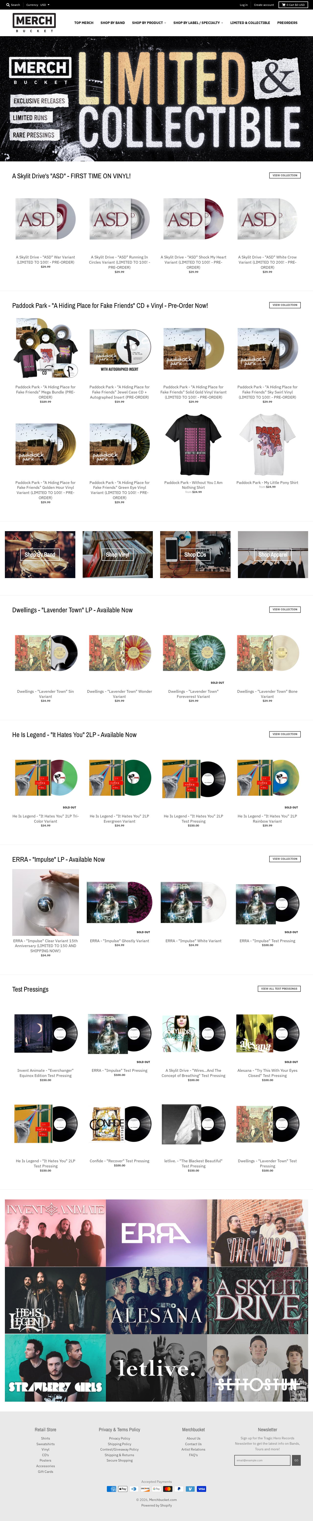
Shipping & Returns (119, 1455)
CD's (45, 1455)
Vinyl (45, 1449)
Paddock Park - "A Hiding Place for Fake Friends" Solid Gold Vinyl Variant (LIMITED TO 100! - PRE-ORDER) (193, 392)
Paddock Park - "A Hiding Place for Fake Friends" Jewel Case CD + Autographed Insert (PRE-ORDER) (119, 392)
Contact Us (193, 1444)
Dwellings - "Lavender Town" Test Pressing (267, 1163)
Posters (45, 1460)
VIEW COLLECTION (285, 175)
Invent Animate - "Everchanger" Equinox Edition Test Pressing (45, 1073)
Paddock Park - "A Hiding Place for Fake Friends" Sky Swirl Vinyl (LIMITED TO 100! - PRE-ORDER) (267, 392)
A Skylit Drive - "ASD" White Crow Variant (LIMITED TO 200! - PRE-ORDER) (267, 262)
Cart (296, 5)
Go (296, 1460)
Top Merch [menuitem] (83, 23)
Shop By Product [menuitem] (147, 23)
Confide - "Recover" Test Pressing (119, 1160)
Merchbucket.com (163, 1500)
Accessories (45, 1466)
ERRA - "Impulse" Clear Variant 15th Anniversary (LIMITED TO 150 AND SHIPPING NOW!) (45, 945)
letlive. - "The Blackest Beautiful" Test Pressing (193, 1163)
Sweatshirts (45, 1444)
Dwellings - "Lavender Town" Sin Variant (45, 694)
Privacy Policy (119, 1438)
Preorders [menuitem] (287, 23)
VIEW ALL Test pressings (279, 988)
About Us (194, 1438)
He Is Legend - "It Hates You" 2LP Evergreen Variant (119, 819)
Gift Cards (45, 1471)
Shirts (45, 1438)
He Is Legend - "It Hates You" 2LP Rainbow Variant (267, 819)
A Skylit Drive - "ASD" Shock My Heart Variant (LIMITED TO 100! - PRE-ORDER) (193, 262)
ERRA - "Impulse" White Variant (194, 940)
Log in (244, 5)
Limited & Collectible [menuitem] (250, 23)
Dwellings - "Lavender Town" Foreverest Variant (193, 694)
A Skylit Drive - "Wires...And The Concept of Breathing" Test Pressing (193, 1073)
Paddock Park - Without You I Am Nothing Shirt (193, 485)
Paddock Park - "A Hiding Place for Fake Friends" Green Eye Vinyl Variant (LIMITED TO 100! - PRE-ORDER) (119, 490)
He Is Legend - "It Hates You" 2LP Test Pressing (193, 819)
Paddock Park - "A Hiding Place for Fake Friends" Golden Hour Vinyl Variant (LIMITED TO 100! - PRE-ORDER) (45, 490)
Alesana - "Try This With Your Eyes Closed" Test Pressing (267, 1073)
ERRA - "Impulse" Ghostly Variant (119, 940)
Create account (264, 5)
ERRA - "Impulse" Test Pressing (267, 940)
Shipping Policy (119, 1444)
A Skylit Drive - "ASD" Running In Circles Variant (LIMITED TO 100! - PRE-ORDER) (119, 262)
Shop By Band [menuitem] (113, 23)
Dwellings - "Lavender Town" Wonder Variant (119, 694)
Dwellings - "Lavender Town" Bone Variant (267, 694)
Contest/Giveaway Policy (119, 1449)
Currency (32, 5)
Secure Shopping (120, 1460)
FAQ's (193, 1455)
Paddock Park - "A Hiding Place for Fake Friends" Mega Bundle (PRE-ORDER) (45, 392)
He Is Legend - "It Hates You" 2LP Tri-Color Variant (45, 819)
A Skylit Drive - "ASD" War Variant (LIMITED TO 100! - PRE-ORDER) (45, 260)
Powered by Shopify (156, 1505)
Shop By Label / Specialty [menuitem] (196, 23)
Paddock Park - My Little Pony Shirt (267, 482)
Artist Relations (193, 1449)
